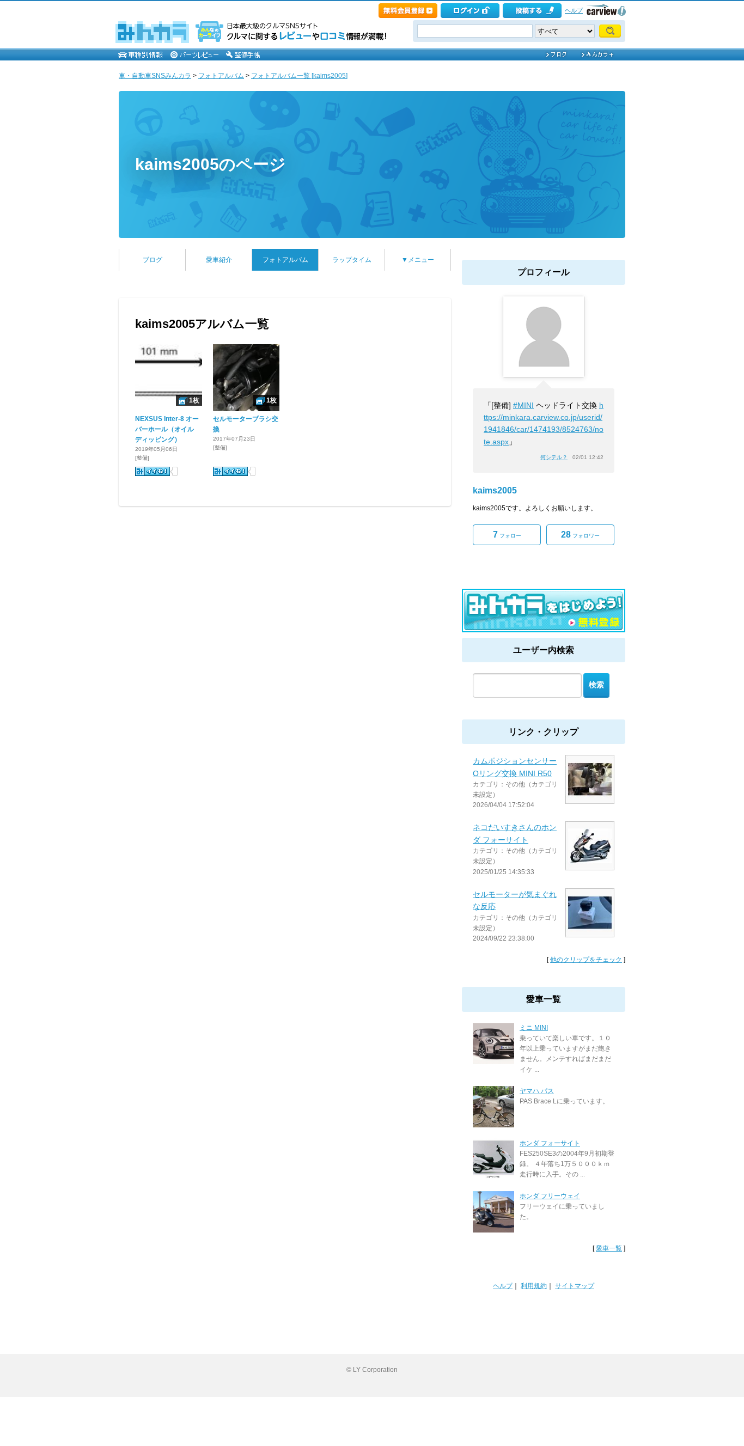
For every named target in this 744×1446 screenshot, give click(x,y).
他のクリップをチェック (586, 959)
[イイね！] (152, 471)
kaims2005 (495, 490)
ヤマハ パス (537, 1091)
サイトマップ (574, 1286)
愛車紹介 (219, 260)
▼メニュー (417, 260)
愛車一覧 (609, 1248)
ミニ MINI (534, 1028)
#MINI (523, 405)
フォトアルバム (221, 76)
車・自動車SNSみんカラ (155, 76)
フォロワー (580, 534)
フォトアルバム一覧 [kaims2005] (299, 76)
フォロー (507, 534)
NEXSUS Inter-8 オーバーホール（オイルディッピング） (167, 429)
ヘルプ (574, 10)
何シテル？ (554, 457)
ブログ (152, 260)
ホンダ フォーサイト (550, 1143)
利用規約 (534, 1286)
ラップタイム (351, 260)
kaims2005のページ (210, 164)
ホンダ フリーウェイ (550, 1196)
